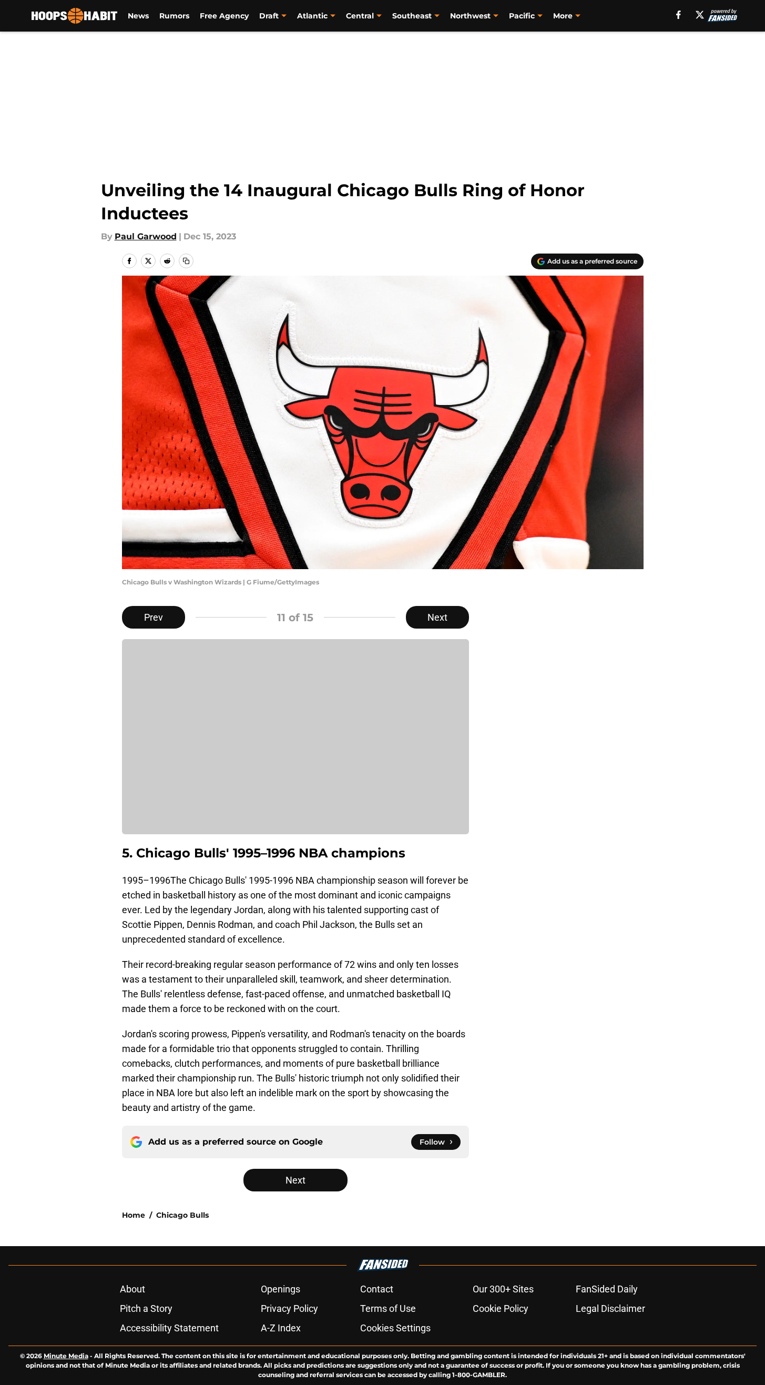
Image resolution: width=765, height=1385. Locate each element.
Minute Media (66, 1356)
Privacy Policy (289, 1308)
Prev (153, 617)
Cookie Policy (500, 1308)
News (138, 16)
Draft (269, 16)
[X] (700, 15)
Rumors (174, 16)
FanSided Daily (607, 1289)
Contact (376, 1289)
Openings (280, 1289)
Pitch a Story (146, 1308)
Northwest (470, 16)
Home (133, 1215)
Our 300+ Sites (503, 1289)
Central (360, 16)
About (132, 1289)
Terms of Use (388, 1308)
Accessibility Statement (169, 1327)
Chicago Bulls (182, 1215)
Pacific (522, 16)
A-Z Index (281, 1327)
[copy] (186, 261)
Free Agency (224, 16)
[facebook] (678, 15)
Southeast (412, 16)
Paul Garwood (146, 236)
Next (437, 617)
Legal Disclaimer (610, 1308)
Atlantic (312, 16)
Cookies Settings (395, 1327)
